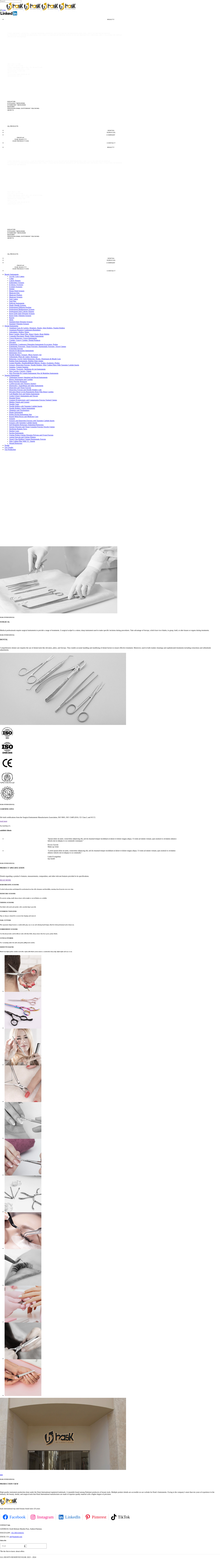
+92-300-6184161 (17, 1533)
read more (3, 821)
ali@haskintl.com (16, 1537)
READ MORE (5, 880)
